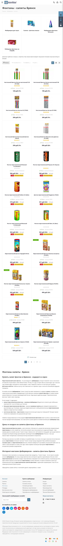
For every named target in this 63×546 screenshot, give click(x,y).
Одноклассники (23, 508)
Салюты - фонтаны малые (31, 30)
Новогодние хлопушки (8, 492)
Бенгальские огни (7, 490)
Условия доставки (28, 485)
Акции (44, 481)
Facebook (7, 508)
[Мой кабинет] (57, 2)
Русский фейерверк (48, 490)
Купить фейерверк (29, 479)
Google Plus (26, 508)
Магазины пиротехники (29, 488)
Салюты (4, 481)
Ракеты (4, 483)
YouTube (19, 508)
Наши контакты (47, 485)
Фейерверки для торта (12, 30)
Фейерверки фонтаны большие (50, 31)
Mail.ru (3, 512)
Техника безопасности (49, 492)
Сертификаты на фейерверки (31, 492)
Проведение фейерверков (30, 490)
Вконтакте (3, 508)
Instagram (15, 508)
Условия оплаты (27, 483)
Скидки (45, 483)
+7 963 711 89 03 (50, 499)
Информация (47, 479)
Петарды (4, 488)
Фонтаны (5, 485)
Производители (47, 488)
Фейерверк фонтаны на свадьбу (12, 49)
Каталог (5, 479)
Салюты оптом (27, 481)
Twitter (11, 508)
